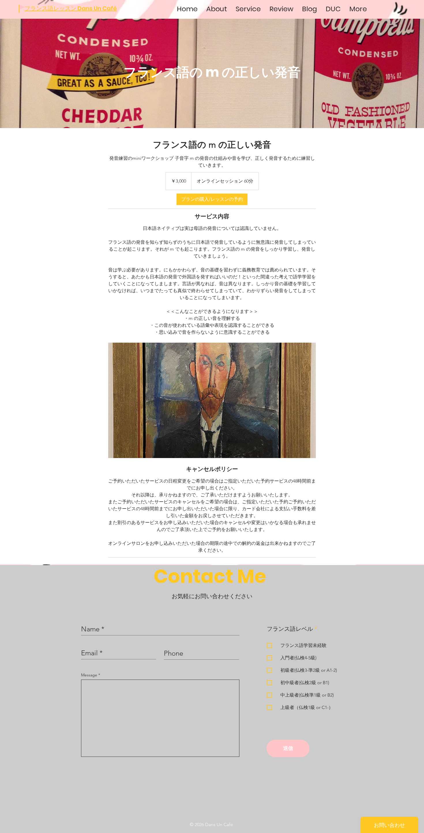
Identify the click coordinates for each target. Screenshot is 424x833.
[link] (212, 199)
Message (89, 675)
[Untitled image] (212, 400)
